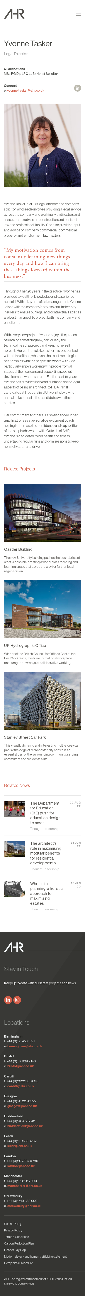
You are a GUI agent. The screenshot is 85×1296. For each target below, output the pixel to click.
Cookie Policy (13, 1224)
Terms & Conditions (16, 1237)
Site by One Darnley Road (19, 1283)
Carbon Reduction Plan (19, 1243)
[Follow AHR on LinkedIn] (8, 1000)
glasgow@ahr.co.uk (22, 1106)
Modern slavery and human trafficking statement (35, 1256)
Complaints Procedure (18, 1263)
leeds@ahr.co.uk (19, 1146)
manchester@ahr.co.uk (24, 1186)
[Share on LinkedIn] (77, 88)
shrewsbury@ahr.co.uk (24, 1206)
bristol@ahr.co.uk (20, 1066)
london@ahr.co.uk (21, 1166)
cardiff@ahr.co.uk (20, 1086)
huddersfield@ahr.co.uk (25, 1126)
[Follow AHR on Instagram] (17, 1000)
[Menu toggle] (78, 14)
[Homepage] (22, 14)
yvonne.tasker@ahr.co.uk (25, 90)
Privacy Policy (13, 1230)
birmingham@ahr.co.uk (24, 1046)
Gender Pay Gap (15, 1250)
